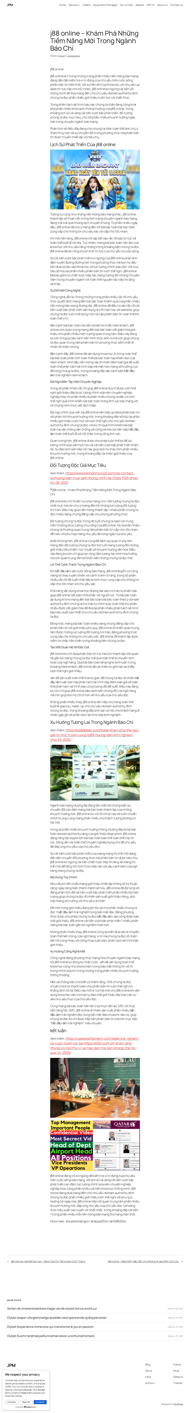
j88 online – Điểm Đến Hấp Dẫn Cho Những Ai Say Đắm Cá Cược (143, 1261)
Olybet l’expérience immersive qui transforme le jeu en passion (50, 1327)
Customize (11, 1402)
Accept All (40, 1402)
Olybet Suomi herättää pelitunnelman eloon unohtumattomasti (51, 1336)
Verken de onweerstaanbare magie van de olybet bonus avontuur (52, 1308)
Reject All (26, 1402)
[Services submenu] (79, 5)
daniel (62, 56)
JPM (10, 5)
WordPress (178, 1404)
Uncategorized (73, 56)
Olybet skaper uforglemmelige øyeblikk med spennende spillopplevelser (57, 1317)
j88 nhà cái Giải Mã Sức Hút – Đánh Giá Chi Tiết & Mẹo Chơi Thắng (48, 1261)
